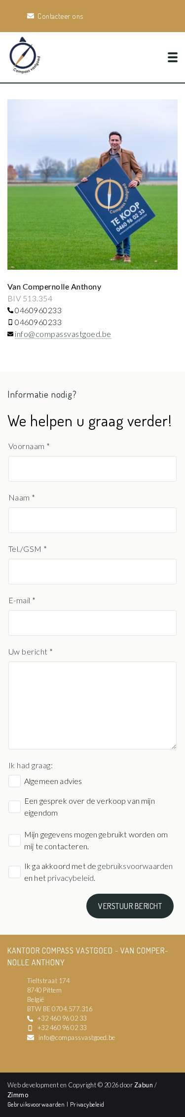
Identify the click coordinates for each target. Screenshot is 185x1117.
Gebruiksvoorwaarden (37, 1104)
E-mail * (22, 600)
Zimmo (17, 1095)
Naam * (22, 497)
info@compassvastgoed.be (63, 333)
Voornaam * (29, 446)
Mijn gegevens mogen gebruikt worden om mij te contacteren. (96, 840)
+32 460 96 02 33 (62, 1018)
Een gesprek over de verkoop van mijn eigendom (89, 806)
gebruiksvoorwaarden (135, 865)
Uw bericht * (30, 651)
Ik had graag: (30, 765)
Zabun (143, 1085)
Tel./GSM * (27, 548)
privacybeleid (70, 877)
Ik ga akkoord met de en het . (98, 871)
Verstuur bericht (130, 906)
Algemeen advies (53, 781)
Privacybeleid (87, 1104)
